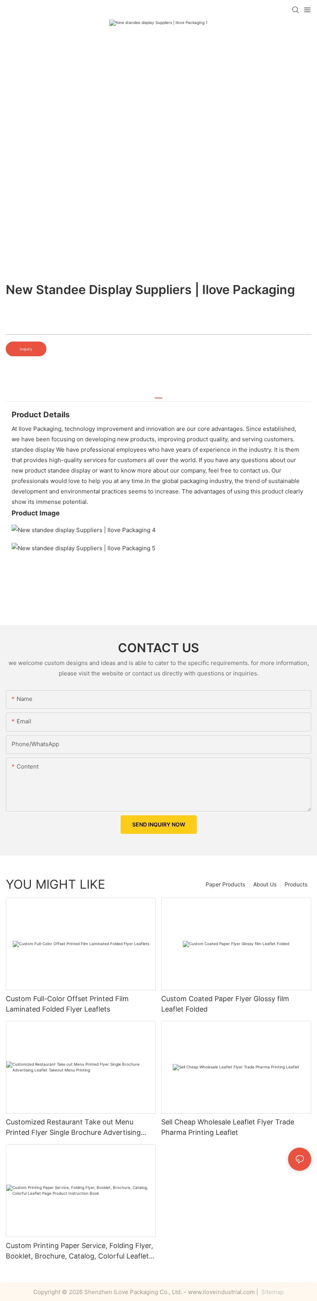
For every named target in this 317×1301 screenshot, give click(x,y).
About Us (264, 884)
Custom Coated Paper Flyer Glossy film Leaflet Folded (225, 1004)
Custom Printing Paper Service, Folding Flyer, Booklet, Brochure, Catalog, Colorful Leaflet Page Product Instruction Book (79, 1251)
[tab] (158, 395)
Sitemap (272, 1292)
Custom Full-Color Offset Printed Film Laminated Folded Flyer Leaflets (67, 1004)
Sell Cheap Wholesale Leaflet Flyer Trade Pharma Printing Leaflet (227, 1127)
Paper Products (225, 884)
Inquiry (26, 349)
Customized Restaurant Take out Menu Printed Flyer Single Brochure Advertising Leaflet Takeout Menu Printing (73, 1128)
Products (296, 884)
